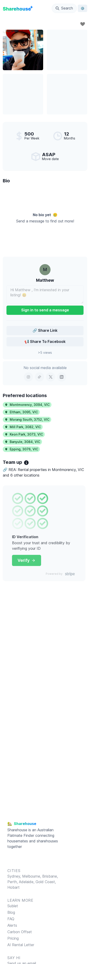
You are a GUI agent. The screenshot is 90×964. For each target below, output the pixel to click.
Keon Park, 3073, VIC (26, 434)
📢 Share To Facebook (45, 341)
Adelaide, (27, 881)
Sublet (12, 906)
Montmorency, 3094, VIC (30, 405)
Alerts (12, 925)
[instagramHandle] (28, 377)
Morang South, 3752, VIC (29, 419)
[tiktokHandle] (39, 377)
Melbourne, (31, 876)
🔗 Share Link (45, 330)
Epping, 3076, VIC (24, 449)
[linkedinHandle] (61, 377)
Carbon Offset (19, 931)
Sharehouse (17, 830)
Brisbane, (50, 876)
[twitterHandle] (50, 377)
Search (67, 8)
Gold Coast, (46, 881)
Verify (24, 560)
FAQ (10, 919)
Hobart (13, 887)
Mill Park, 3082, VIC (25, 427)
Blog (11, 912)
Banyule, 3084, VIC (25, 442)
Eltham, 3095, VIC (24, 412)
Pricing (13, 938)
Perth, (13, 881)
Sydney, (14, 876)
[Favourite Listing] (82, 24)
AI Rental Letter (20, 944)
